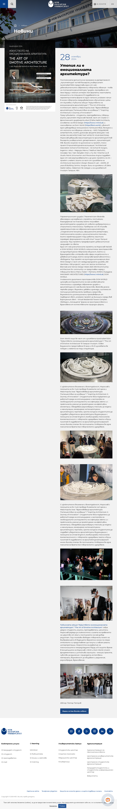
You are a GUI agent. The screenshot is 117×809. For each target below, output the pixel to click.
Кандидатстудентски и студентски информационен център (100, 770)
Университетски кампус (69, 744)
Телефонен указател (49, 791)
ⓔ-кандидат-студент (11, 750)
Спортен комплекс (66, 754)
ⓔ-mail (4, 762)
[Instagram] (94, 731)
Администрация (94, 744)
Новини (24, 25)
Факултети (92, 776)
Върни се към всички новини (74, 711)
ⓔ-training (34, 762)
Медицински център (67, 758)
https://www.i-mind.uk (94, 123)
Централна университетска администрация (100, 757)
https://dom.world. (93, 125)
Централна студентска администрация (98, 763)
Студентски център (68, 750)
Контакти (108, 791)
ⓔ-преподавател (8, 758)
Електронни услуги (10, 744)
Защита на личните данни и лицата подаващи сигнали (81, 791)
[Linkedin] (102, 731)
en (112, 4)
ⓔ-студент (6, 754)
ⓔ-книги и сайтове (38, 758)
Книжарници (64, 762)
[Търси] (12, 4)
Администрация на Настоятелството (96, 751)
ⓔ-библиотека (36, 754)
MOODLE (33, 750)
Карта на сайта (33, 791)
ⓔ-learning (34, 744)
